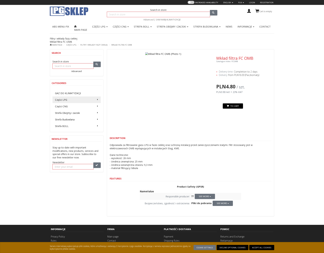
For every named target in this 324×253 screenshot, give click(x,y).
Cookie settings (204, 247)
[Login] (249, 10)
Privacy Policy (58, 236)
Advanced (148, 19)
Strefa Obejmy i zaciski (172, 26)
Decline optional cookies (233, 247)
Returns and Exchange (232, 236)
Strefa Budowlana (206, 26)
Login (252, 2)
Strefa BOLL (142, 26)
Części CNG (120, 26)
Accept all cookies (261, 247)
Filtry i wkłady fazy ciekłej (93, 45)
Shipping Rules (172, 240)
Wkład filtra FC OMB (121, 45)
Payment (168, 236)
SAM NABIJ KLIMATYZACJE (168, 19)
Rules (54, 240)
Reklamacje (226, 240)
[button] (228, 2)
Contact (111, 240)
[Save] (97, 165)
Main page (113, 236)
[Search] (213, 13)
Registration (266, 2)
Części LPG (99, 26)
